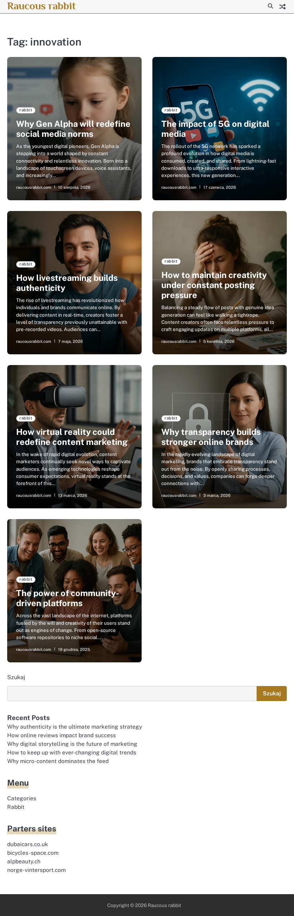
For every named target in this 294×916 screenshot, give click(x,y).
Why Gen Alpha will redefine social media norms (73, 129)
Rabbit (15, 807)
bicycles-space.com (32, 852)
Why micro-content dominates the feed (58, 761)
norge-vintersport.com (36, 870)
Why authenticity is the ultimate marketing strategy (74, 726)
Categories (21, 798)
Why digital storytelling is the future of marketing (72, 743)
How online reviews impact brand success (61, 735)
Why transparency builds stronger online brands (211, 437)
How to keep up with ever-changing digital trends (71, 752)
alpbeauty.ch (24, 861)
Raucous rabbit (41, 5)
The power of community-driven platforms (67, 598)
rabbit (25, 109)
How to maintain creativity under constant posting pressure (214, 285)
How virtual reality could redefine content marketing (72, 437)
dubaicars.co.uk (27, 844)
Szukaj (16, 677)
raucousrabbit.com (33, 187)
